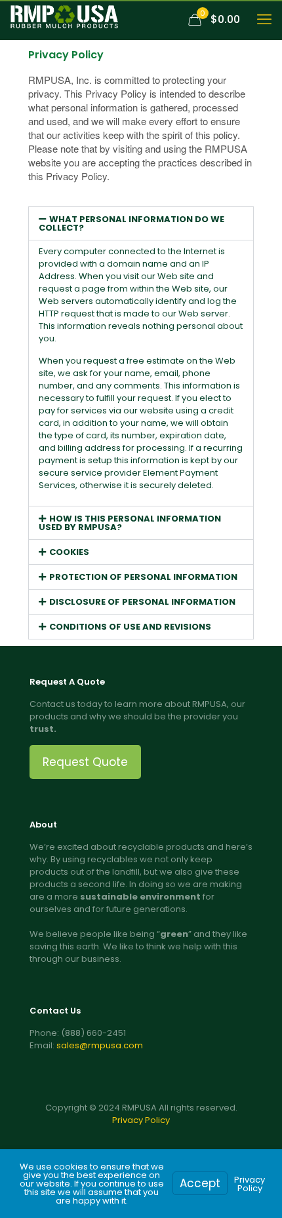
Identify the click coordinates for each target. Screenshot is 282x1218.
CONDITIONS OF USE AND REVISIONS (130, 626)
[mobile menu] (264, 20)
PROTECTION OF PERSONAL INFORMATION (143, 577)
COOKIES (69, 552)
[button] (141, 223)
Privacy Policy (141, 1120)
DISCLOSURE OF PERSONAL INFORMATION (142, 602)
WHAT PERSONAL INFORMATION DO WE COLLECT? (131, 223)
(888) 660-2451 (93, 1033)
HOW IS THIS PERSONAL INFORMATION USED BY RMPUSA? (130, 522)
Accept (200, 1183)
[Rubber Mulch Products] (64, 19)
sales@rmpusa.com (99, 1045)
